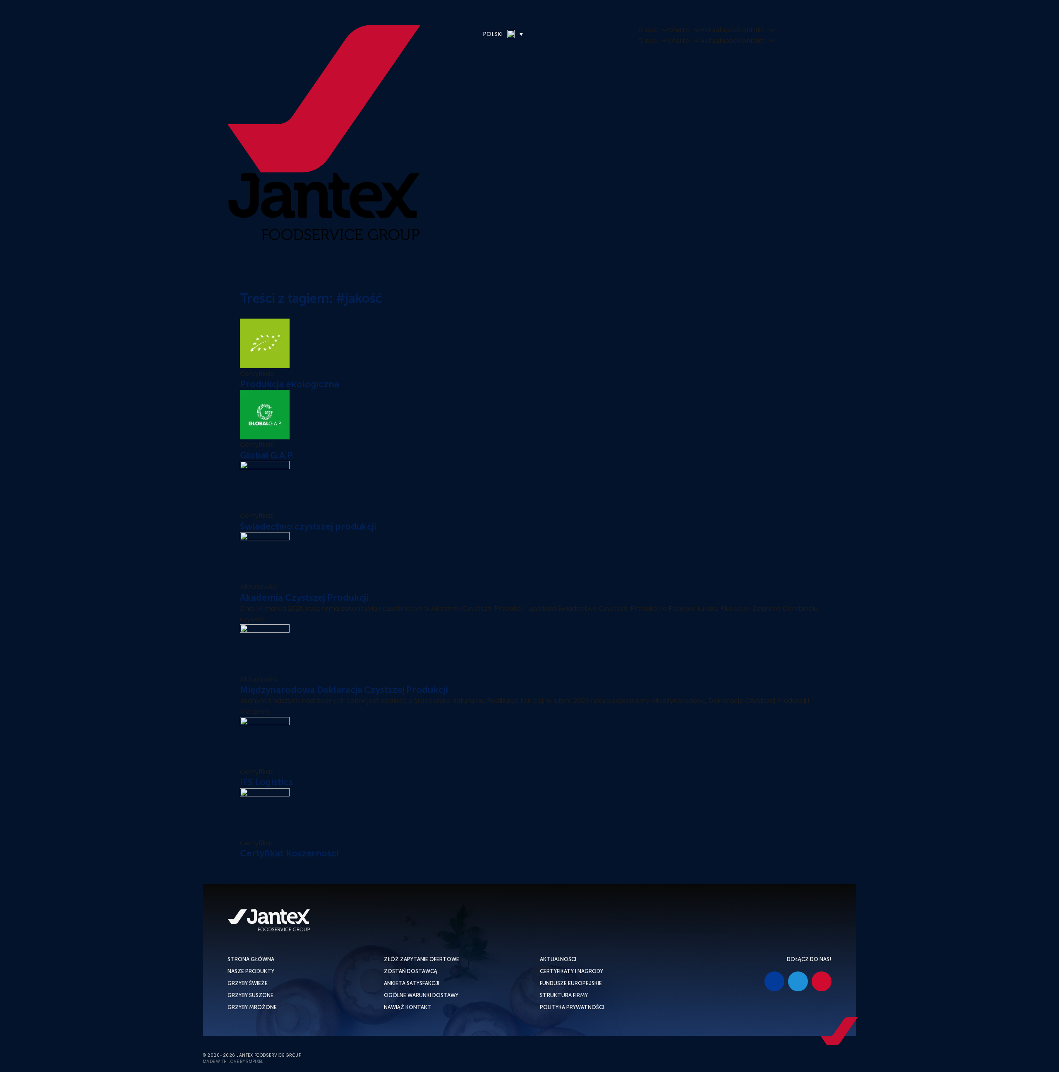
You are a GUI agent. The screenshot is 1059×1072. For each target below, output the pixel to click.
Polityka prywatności (572, 1007)
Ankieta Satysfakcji (411, 983)
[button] (478, 34)
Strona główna (251, 959)
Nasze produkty (251, 971)
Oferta (679, 30)
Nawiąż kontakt (407, 1007)
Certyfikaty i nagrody (571, 971)
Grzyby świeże (248, 983)
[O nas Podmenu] (664, 30)
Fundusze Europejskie (571, 983)
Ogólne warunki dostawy (421, 995)
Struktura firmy (564, 995)
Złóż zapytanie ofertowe (421, 959)
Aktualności (719, 30)
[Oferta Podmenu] (697, 30)
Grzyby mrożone (252, 1007)
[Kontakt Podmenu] (771, 30)
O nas (647, 30)
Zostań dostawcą (410, 971)
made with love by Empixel (233, 1062)
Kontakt (751, 30)
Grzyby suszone (250, 995)
